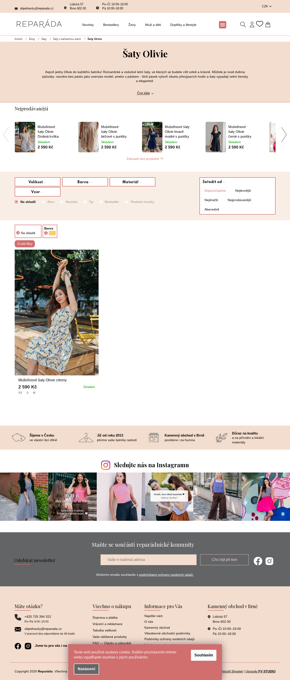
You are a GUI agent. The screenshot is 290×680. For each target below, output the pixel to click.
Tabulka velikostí (104, 630)
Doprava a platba (105, 617)
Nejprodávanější (239, 200)
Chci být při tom (224, 560)
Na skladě (28, 202)
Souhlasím (203, 655)
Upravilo (261, 671)
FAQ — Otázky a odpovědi (112, 643)
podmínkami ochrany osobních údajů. (166, 574)
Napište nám (153, 616)
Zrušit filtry (24, 244)
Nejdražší (211, 200)
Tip (91, 202)
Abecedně (211, 209)
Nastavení (86, 669)
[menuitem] (89, 24)
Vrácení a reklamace (107, 624)
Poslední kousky (142, 202)
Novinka (71, 202)
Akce (50, 202)
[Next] (284, 134)
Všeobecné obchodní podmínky (167, 633)
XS (20, 392)
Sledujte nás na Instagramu (151, 465)
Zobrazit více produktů (143, 159)
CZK (265, 6)
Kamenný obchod (157, 627)
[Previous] (6, 134)
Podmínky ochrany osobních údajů (169, 639)
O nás (148, 621)
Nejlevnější (243, 190)
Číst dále (143, 93)
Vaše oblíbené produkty (110, 637)
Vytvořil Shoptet (231, 671)
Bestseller (112, 202)
